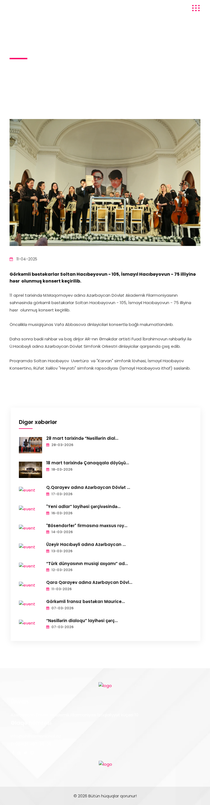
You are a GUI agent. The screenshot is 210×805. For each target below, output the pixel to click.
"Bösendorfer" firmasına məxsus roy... (86, 525)
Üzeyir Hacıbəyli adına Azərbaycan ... (86, 544)
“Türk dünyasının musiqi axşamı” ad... (87, 563)
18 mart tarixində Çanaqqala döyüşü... (87, 463)
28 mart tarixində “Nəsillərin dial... (82, 438)
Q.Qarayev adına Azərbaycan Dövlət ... (88, 487)
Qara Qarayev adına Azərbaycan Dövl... (89, 582)
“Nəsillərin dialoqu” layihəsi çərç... (82, 620)
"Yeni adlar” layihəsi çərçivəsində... (83, 506)
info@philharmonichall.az (36, 736)
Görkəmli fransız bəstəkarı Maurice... (85, 601)
